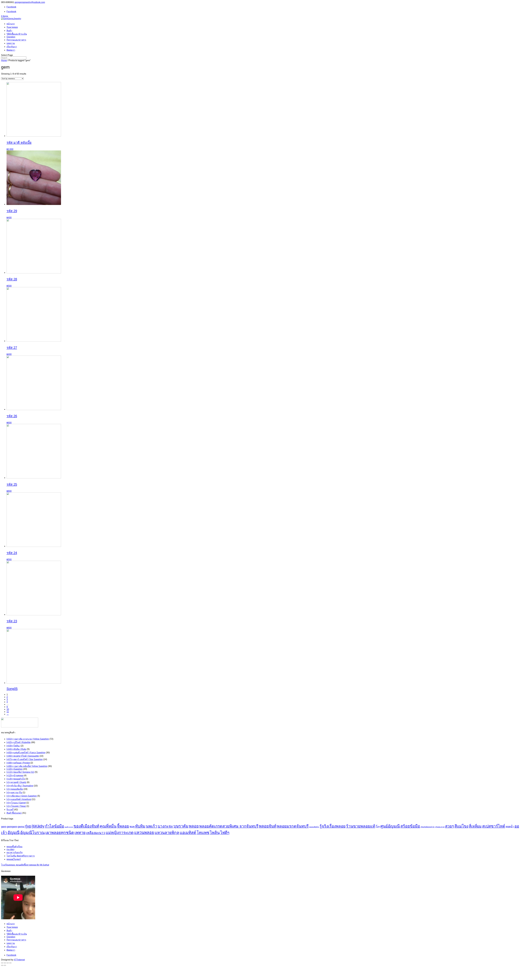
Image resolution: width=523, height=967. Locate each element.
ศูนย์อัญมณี (390, 826)
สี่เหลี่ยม (475, 826)
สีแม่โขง (461, 826)
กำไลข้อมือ (54, 826)
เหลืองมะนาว (95, 833)
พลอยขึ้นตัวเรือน (14, 846)
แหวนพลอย (144, 832)
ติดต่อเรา (11, 50)
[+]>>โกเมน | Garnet (16, 803)
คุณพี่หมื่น (108, 826)
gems (21, 826)
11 (8, 712)
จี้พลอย (123, 826)
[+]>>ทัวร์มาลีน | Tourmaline (20, 786)
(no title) (10, 849)
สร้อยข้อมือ (410, 826)
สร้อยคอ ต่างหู (440, 827)
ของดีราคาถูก (69, 827)
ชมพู (132, 826)
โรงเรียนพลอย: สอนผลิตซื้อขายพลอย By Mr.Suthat (25, 865)
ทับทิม (140, 826)
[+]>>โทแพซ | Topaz (16, 806)
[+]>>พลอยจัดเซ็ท (15, 789)
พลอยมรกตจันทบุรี (293, 826)
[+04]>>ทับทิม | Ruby (16, 749)
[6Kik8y (38, 826)
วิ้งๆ (378, 826)
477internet (19, 960)
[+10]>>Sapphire (15, 769)
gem (3, 826)
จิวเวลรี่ (10, 809)
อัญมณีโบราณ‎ (32, 832)
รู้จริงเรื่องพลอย (333, 826)
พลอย (194, 826)
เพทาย (80, 832)
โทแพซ (203, 832)
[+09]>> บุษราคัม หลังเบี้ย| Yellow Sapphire (27, 766)
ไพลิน (215, 832)
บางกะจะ (165, 826)
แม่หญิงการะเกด (120, 832)
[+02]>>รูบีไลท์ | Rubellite (19, 742)
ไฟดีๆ (224, 832)
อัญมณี (13, 832)
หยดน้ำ (510, 826)
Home (4, 60)
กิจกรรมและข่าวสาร (16, 40)
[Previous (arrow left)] (2, 965)
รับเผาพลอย (12, 27)
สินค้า (9, 30)
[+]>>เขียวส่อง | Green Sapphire (22, 796)
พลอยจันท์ (267, 826)
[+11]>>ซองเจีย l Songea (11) (20, 772)
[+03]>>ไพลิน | (13, 746)
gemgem (12, 826)
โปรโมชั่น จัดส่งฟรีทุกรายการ (21, 856)
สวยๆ (449, 826)
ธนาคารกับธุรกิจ (14, 852)
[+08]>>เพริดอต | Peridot (18, 763)
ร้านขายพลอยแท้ (360, 826)
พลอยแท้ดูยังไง (314, 827)
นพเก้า (151, 826)
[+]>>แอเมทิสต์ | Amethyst (19, 799)
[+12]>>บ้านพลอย (15, 775)
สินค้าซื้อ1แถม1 (14, 813)
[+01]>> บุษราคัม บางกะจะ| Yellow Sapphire (28, 739)
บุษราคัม (181, 826)
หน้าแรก (11, 24)
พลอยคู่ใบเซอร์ (14, 859)
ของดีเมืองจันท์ (86, 826)
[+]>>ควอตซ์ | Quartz (16, 782)
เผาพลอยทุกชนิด (59, 832)
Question (11, 37)
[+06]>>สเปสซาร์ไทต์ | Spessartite (23, 756)
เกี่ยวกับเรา (12, 47)
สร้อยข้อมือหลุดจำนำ (428, 827)
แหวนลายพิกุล (167, 832)
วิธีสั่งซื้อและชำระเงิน (17, 34)
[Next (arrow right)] (5, 965)
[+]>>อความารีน (14, 792)
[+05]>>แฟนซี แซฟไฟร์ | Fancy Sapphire (26, 752)
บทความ (11, 43)
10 (8, 709)
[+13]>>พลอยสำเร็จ (16, 779)
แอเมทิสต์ (188, 832)
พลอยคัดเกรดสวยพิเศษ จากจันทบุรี (228, 826)
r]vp (28, 826)
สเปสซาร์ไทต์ (493, 826)
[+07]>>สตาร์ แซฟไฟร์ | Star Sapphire (25, 759)
